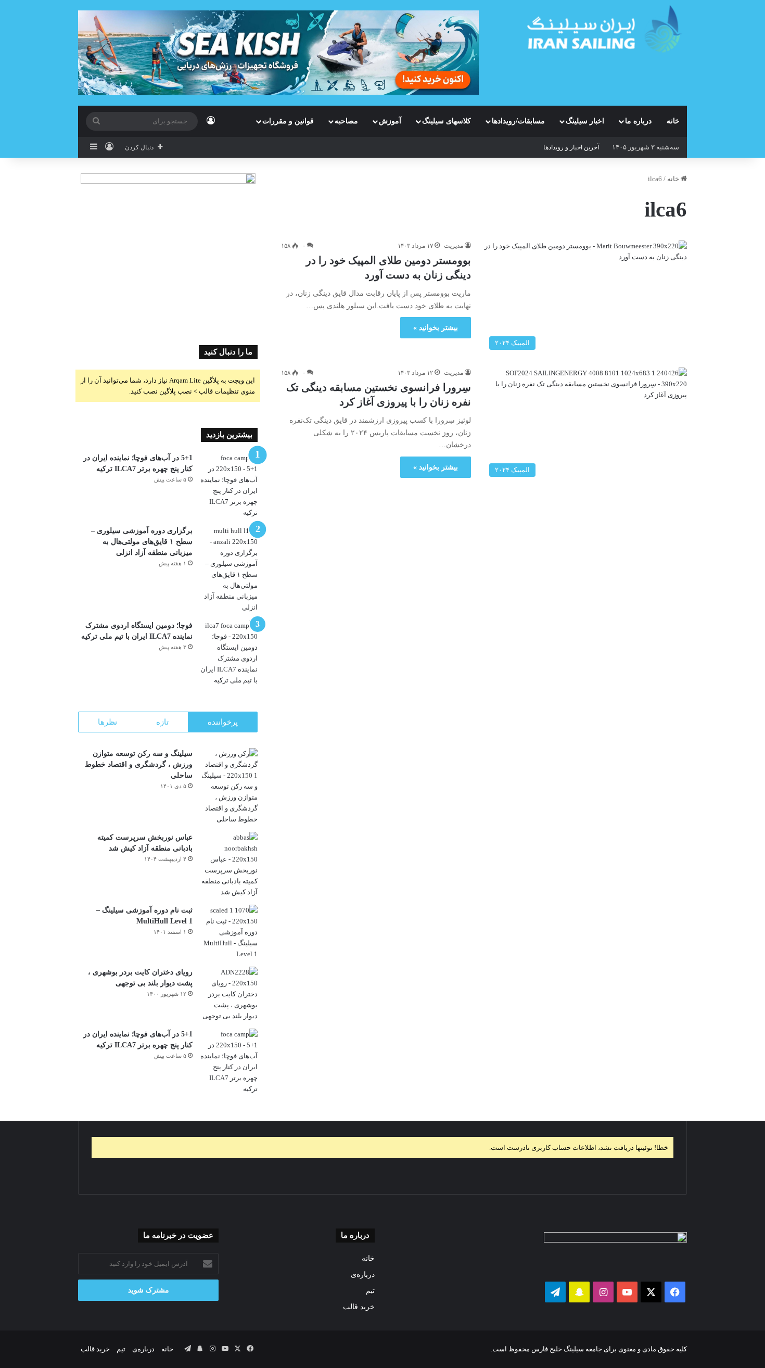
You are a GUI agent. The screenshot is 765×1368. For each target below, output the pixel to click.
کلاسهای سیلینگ (446, 121)
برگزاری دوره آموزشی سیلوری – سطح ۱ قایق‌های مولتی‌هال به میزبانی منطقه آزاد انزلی (142, 541)
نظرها (107, 722)
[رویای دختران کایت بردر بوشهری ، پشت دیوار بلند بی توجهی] (229, 994)
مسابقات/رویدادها (518, 121)
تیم (370, 1291)
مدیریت (453, 245)
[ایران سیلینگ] (607, 29)
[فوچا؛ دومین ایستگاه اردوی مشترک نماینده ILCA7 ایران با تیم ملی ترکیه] (229, 653)
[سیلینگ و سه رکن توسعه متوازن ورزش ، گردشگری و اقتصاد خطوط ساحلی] (229, 786)
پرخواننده (223, 722)
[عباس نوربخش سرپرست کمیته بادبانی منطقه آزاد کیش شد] (229, 864)
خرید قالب (359, 1307)
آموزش (390, 121)
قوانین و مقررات (288, 121)
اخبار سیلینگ (585, 121)
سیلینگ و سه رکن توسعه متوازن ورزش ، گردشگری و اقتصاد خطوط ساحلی (139, 764)
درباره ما (638, 121)
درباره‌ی (363, 1274)
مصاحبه (346, 121)
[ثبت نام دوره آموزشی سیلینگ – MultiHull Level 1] (229, 932)
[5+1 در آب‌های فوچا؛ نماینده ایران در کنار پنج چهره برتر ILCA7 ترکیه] (229, 485)
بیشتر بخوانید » (435, 328)
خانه (673, 121)
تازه (162, 722)
